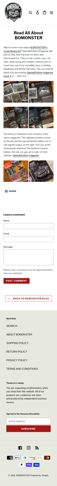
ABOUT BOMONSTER (19, 334)
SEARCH (11, 326)
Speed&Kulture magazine (26, 155)
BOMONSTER (23, 475)
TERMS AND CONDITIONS (22, 369)
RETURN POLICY (16, 351)
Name (6, 220)
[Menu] (51, 12)
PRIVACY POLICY (17, 360)
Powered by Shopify (39, 475)
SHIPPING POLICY (17, 343)
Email (6, 233)
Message (8, 247)
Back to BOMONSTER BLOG (31, 298)
